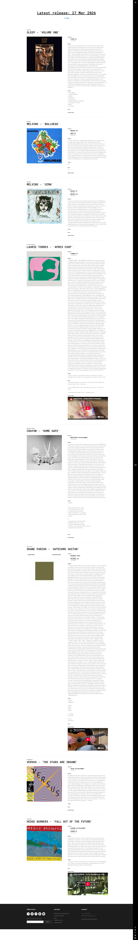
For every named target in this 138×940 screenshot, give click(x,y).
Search (48, 921)
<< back (66, 18)
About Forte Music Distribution (89, 919)
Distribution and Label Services (61, 913)
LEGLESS (29, 819)
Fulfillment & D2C (58, 920)
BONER (29, 121)
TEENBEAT (30, 759)
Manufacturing (57, 922)
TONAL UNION (31, 244)
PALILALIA (30, 546)
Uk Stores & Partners (59, 915)
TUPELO (29, 30)
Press (55, 918)
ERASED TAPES (31, 428)
